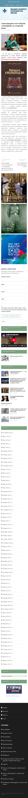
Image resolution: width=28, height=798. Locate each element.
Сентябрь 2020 (7, 543)
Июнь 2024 (6, 440)
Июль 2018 (6, 616)
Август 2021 (6, 513)
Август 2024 (6, 436)
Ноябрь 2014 (6, 664)
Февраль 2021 (7, 524)
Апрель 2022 (6, 484)
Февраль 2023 (7, 458)
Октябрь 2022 (7, 462)
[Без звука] (22, 345)
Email (3, 291)
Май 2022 (5, 480)
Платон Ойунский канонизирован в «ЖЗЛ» (22, 164)
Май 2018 (5, 623)
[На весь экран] (25, 345)
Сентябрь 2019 (7, 572)
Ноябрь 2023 (6, 454)
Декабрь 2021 (7, 499)
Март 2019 (6, 590)
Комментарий (6, 276)
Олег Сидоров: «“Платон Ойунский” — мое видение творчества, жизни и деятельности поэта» (7, 166)
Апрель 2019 (6, 587)
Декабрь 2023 (7, 451)
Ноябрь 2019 (6, 565)
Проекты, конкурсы (8, 779)
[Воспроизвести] (3, 345)
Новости (17, 5)
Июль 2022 (6, 473)
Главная (6, 5)
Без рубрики (6, 729)
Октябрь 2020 (7, 539)
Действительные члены (9, 751)
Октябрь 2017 (7, 649)
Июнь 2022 (6, 477)
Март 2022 (6, 488)
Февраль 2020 (7, 554)
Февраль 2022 (7, 491)
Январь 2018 (6, 638)
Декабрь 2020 (7, 532)
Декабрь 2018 (7, 598)
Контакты (12, 5)
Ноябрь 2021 (6, 502)
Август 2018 (6, 612)
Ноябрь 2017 (6, 646)
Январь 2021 (6, 528)
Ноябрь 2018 (6, 601)
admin (2, 30)
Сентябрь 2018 (7, 609)
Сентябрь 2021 (7, 510)
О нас (22, 5)
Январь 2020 (6, 557)
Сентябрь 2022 (7, 465)
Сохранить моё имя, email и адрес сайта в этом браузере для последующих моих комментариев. (14, 309)
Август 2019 (6, 576)
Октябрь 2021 (7, 506)
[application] (14, 340)
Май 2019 (5, 583)
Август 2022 (6, 469)
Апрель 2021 (6, 517)
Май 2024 (5, 443)
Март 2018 (6, 631)
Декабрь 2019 (7, 561)
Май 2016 (5, 656)
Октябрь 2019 (7, 568)
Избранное (6, 755)
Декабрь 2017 (7, 642)
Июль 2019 (6, 579)
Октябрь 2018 (7, 605)
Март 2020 (6, 550)
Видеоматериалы (8, 744)
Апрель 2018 (6, 627)
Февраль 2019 (7, 594)
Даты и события (7, 748)
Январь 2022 (6, 495)
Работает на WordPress (6, 793)
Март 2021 (6, 521)
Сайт (2, 299)
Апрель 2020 (6, 546)
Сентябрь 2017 (7, 653)
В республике (6, 737)
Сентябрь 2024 (7, 432)
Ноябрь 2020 (6, 535)
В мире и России (7, 733)
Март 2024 (6, 447)
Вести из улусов (7, 740)
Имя (3, 284)
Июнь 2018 (6, 620)
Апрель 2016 (6, 660)
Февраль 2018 (7, 634)
